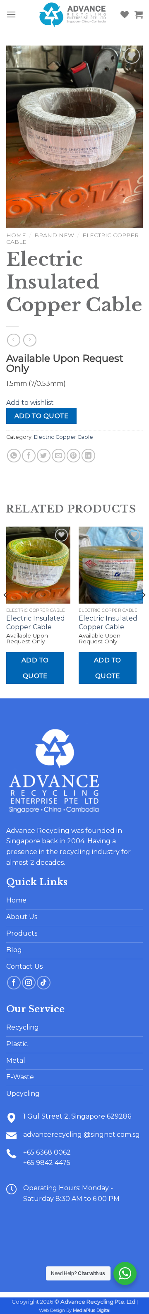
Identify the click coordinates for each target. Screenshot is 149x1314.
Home (16, 235)
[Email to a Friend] (58, 455)
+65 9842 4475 (46, 1163)
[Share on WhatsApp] (14, 455)
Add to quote (41, 416)
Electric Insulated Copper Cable (35, 622)
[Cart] (139, 14)
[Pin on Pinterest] (73, 455)
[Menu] (11, 14)
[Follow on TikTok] (43, 982)
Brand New (54, 235)
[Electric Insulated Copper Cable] (38, 565)
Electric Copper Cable (63, 437)
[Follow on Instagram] (29, 982)
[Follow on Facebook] (14, 982)
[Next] (143, 612)
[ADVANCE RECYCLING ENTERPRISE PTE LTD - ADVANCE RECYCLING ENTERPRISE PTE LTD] (72, 14)
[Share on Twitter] (43, 455)
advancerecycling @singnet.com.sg (81, 1134)
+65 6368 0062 (47, 1152)
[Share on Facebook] (29, 455)
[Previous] (6, 612)
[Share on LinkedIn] (88, 455)
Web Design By (75, 1310)
